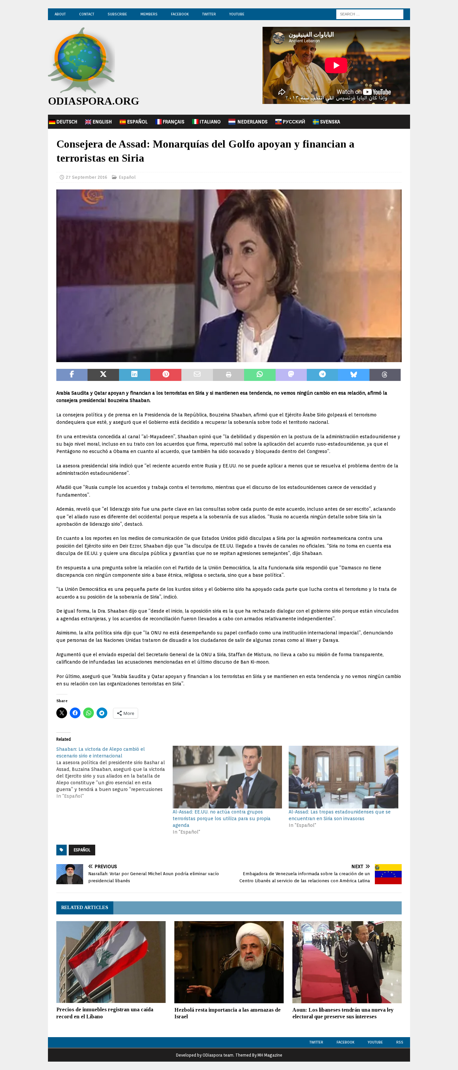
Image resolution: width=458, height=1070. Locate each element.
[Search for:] (369, 13)
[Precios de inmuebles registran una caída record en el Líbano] (111, 962)
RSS (399, 1042)
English (102, 121)
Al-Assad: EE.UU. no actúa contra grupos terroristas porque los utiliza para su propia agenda (222, 818)
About (60, 14)
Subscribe (117, 14)
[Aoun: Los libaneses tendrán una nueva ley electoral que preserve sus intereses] (347, 962)
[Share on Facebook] (72, 375)
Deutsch (66, 121)
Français (173, 121)
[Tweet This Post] (103, 375)
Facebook (180, 14)
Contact (86, 14)
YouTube (236, 14)
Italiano (210, 121)
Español (137, 121)
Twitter (209, 14)
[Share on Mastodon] (291, 375)
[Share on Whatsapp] (259, 375)
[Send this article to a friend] (197, 375)
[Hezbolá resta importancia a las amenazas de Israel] (229, 962)
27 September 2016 (86, 177)
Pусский (294, 121)
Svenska (330, 121)
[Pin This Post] (165, 375)
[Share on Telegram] (322, 375)
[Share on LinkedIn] (134, 375)
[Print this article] (228, 375)
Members (149, 14)
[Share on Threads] (385, 375)
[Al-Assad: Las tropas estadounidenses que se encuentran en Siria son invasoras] (343, 777)
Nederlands (252, 121)
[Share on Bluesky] (353, 375)
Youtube (375, 1042)
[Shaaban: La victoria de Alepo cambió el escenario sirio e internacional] (114, 772)
